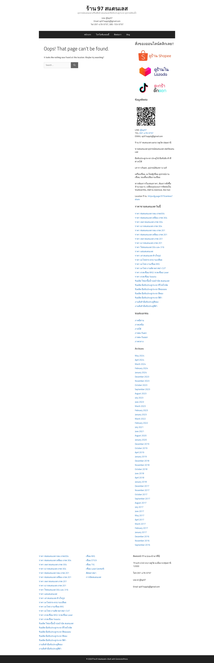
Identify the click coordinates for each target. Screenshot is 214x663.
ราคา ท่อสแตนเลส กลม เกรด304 (150, 213)
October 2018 (141, 469)
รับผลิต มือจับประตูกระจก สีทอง (149, 293)
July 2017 (139, 507)
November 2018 (142, 465)
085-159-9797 (116, 24)
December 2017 (142, 486)
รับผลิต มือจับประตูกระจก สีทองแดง (151, 289)
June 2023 (139, 402)
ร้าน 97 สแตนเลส (107, 8)
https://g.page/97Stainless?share (154, 198)
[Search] (74, 65)
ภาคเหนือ (139, 324)
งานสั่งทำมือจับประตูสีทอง (146, 301)
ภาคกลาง (139, 341)
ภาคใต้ (138, 328)
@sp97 (109, 18)
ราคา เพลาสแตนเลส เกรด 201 (149, 238)
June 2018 (139, 473)
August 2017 (141, 502)
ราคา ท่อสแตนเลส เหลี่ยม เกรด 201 (151, 234)
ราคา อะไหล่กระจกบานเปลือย (148, 259)
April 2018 (139, 477)
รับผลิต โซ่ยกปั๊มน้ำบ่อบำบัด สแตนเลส (152, 280)
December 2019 (142, 444)
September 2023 (142, 389)
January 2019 (141, 456)
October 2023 (141, 385)
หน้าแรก (87, 34)
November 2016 (142, 540)
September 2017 (142, 498)
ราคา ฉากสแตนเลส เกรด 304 (148, 226)
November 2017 (142, 490)
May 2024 (139, 355)
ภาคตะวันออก (141, 337)
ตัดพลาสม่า (91, 573)
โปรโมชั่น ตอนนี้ (102, 34)
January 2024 (141, 372)
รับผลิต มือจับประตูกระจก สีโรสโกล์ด (151, 285)
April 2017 (139, 519)
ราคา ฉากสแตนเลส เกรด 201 (148, 243)
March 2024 (140, 364)
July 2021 (139, 427)
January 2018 (141, 481)
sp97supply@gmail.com (109, 21)
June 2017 (139, 511)
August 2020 (141, 435)
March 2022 (140, 418)
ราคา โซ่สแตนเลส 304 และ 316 (149, 247)
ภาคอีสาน (139, 320)
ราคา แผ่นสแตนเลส (144, 251)
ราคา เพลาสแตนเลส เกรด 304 (149, 222)
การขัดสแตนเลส (93, 577)
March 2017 (140, 523)
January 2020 (141, 439)
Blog (128, 34)
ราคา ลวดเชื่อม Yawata (145, 276)
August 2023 (141, 393)
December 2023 (142, 376)
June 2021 (139, 431)
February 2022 (141, 423)
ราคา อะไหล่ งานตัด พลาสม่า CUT (150, 268)
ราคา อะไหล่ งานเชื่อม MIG (147, 264)
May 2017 (139, 515)
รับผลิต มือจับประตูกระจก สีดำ (148, 297)
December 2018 (142, 460)
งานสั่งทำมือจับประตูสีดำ (146, 306)
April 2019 (139, 452)
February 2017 (141, 528)
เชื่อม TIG (90, 564)
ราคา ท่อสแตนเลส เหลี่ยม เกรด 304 (151, 217)
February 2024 (141, 368)
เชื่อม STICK (91, 560)
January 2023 (141, 414)
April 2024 (139, 359)
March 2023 (140, 406)
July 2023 (139, 397)
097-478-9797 (101, 24)
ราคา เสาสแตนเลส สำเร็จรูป (148, 255)
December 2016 (142, 536)
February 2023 (141, 410)
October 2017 (141, 494)
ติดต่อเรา (117, 34)
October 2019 (141, 448)
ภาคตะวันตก (141, 333)
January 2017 (141, 532)
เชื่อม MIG (90, 556)
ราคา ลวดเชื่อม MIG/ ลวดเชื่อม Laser (152, 272)
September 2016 (142, 545)
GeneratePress (122, 659)
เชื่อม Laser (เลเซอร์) (95, 568)
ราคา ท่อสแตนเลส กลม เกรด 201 (150, 230)
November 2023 (142, 381)
